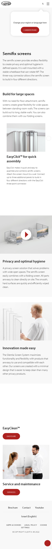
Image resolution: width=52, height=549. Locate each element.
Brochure (13, 507)
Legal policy (30, 525)
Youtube (39, 507)
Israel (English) (29, 516)
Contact (26, 507)
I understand (30, 30)
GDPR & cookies (13, 525)
